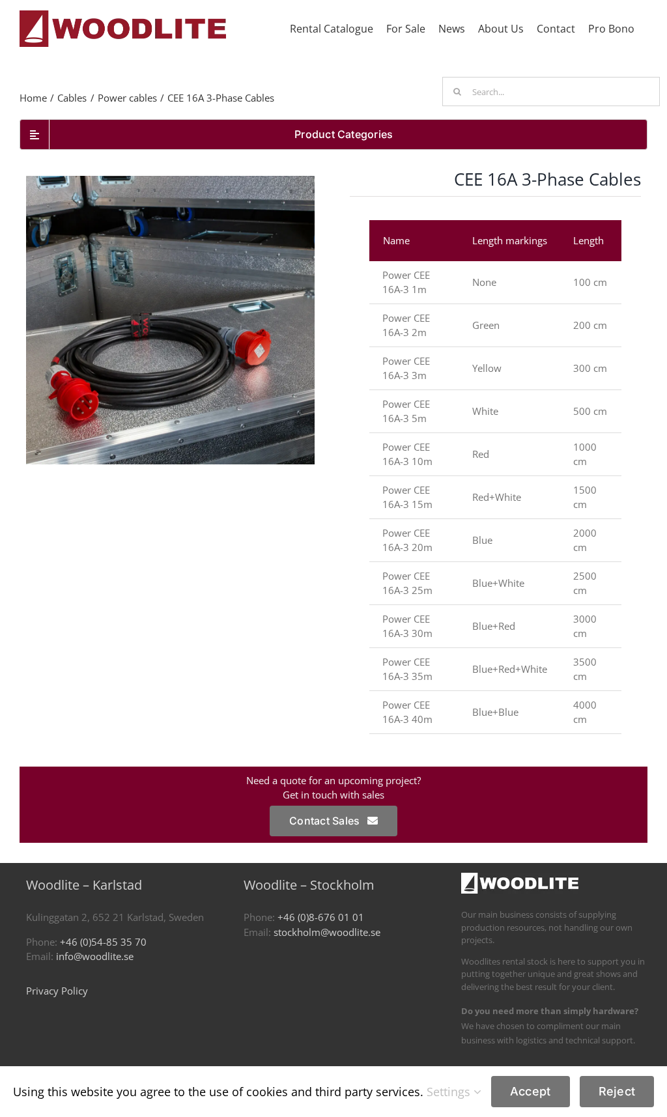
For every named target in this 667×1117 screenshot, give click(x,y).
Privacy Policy (57, 990)
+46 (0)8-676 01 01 (320, 917)
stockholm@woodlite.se (327, 932)
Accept (530, 1091)
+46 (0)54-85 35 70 (103, 941)
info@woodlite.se (95, 956)
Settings (450, 1091)
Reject (617, 1091)
